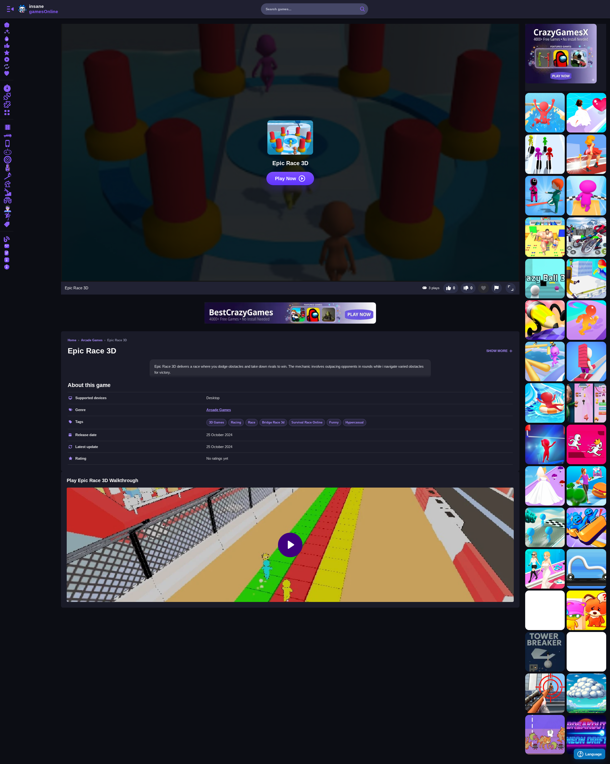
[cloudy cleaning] (586, 693)
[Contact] (6, 245)
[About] (6, 259)
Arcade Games (91, 340)
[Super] (6, 208)
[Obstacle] (6, 216)
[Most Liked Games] (6, 45)
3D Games (216, 422)
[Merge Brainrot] (545, 734)
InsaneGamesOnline (37, 9)
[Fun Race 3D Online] (545, 361)
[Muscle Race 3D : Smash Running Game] (545, 237)
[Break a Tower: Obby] (545, 652)
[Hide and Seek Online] (586, 610)
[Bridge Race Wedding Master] (545, 486)
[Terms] (6, 252)
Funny (334, 422)
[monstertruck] (6, 200)
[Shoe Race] (586, 154)
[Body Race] (586, 486)
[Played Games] (6, 59)
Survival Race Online (306, 422)
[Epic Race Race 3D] (545, 154)
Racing (236, 422)
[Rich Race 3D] (545, 569)
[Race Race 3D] (586, 195)
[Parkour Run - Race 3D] (586, 278)
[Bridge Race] (586, 361)
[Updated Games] (6, 65)
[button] (510, 288)
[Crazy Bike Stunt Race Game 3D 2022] (586, 237)
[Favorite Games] (6, 72)
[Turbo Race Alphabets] (586, 403)
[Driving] (6, 127)
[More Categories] (6, 111)
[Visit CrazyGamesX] (565, 53)
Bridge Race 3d (273, 422)
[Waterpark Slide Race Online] (545, 403)
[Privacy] (6, 266)
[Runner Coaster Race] (586, 527)
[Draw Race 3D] (586, 569)
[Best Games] (6, 38)
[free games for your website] (6, 152)
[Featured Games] (6, 52)
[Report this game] (496, 288)
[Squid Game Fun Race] (545, 195)
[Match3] (6, 176)
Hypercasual (355, 422)
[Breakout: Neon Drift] (586, 734)
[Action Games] (6, 96)
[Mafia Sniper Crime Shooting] (545, 693)
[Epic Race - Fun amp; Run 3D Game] (545, 444)
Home (72, 340)
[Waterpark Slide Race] (545, 112)
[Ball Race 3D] (545, 278)
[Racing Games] (6, 88)
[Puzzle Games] (6, 104)
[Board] (6, 184)
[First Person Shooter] (6, 160)
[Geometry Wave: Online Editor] (586, 652)
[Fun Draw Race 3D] (545, 320)
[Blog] (6, 238)
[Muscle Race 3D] (586, 320)
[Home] (6, 24)
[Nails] (6, 168)
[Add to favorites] (483, 288)
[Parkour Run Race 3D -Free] (586, 444)
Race (251, 422)
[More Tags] (6, 223)
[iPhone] (6, 143)
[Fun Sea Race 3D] (545, 527)
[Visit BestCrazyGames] (290, 313)
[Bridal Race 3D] (586, 112)
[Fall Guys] (6, 192)
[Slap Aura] (545, 610)
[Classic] (6, 135)
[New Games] (6, 31)
